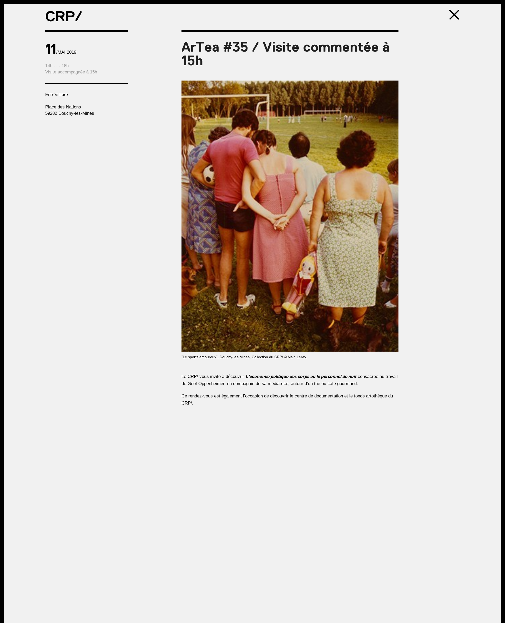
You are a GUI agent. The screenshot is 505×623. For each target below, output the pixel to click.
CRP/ (63, 16)
